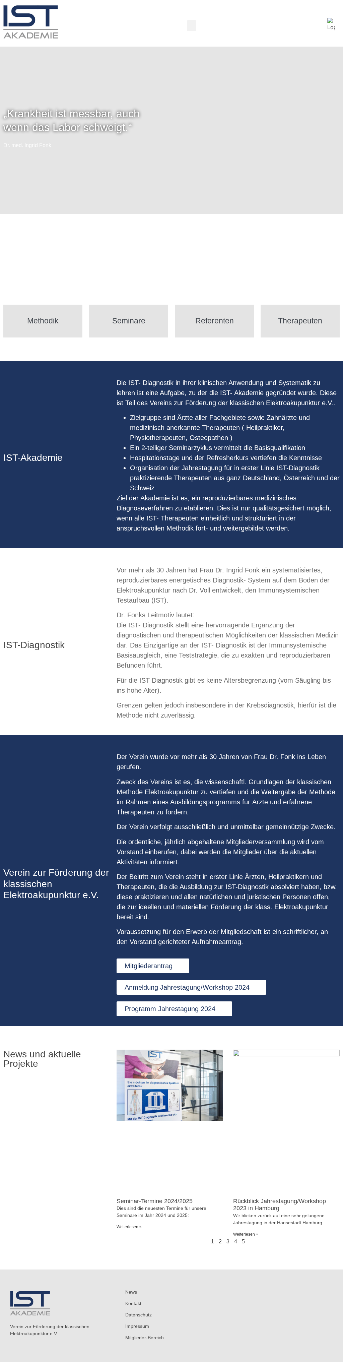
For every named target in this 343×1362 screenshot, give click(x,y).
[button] (191, 25)
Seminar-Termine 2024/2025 (155, 1201)
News (131, 1292)
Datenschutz (138, 1314)
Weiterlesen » (129, 1227)
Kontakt (133, 1303)
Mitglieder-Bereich (144, 1337)
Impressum (137, 1326)
